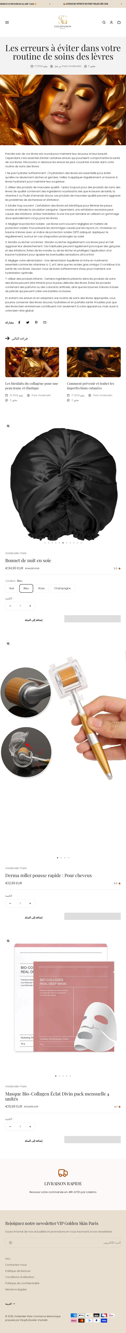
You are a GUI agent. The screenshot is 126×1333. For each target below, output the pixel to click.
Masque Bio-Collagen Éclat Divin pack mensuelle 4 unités (57, 1096)
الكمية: (8, 598)
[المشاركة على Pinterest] (36, 322)
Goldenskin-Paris (16, 553)
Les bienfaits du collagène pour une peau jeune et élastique (31, 385)
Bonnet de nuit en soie (28, 560)
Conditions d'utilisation (19, 1277)
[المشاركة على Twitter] (27, 322)
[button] (92, 618)
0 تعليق (91, 66)
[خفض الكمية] (10, 606)
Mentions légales (16, 1289)
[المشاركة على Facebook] (19, 322)
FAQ (7, 1259)
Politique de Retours (18, 1271)
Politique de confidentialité (22, 1283)
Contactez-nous (16, 1265)
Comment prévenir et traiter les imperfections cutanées (90, 385)
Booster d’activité (38, 1320)
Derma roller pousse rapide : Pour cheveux (48, 875)
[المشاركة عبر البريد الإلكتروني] (45, 322)
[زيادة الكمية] (30, 606)
